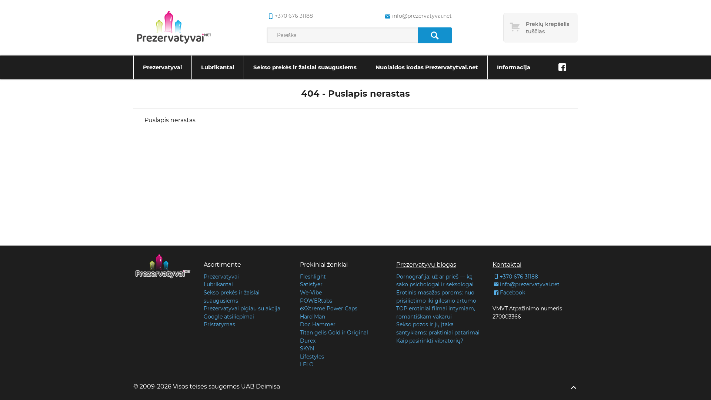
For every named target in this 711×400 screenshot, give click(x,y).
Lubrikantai (217, 67)
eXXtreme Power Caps (328, 308)
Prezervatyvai (162, 67)
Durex (308, 340)
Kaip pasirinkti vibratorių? (429, 340)
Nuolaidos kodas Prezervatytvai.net (426, 67)
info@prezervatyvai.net (421, 16)
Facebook (512, 292)
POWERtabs (316, 300)
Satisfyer (311, 284)
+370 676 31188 (294, 16)
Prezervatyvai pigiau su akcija (242, 308)
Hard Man (312, 316)
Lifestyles (312, 356)
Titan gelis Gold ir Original (334, 332)
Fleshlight (313, 276)
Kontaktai (507, 264)
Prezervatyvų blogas (426, 264)
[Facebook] (562, 67)
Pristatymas (219, 324)
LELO (307, 364)
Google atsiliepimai (229, 316)
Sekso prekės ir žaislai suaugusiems (305, 67)
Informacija (513, 67)
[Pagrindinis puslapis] (174, 27)
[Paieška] (434, 35)
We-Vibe (311, 292)
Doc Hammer (318, 324)
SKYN (307, 348)
